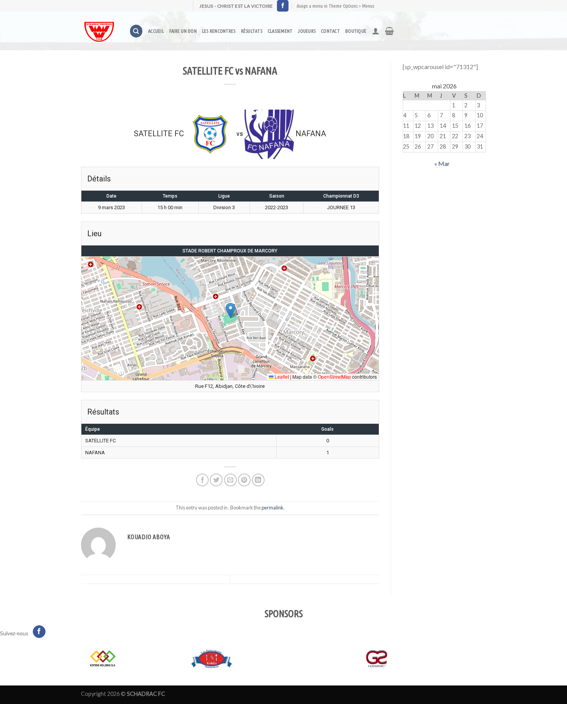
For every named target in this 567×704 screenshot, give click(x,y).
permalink (273, 507)
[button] (230, 310)
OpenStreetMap (334, 376)
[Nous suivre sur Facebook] (283, 6)
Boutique (355, 31)
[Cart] (389, 30)
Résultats (251, 31)
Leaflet (281, 376)
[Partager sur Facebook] (202, 480)
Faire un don (183, 31)
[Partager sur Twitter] (216, 480)
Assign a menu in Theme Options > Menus (335, 5)
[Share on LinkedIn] (258, 480)
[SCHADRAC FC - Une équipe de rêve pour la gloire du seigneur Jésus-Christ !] (99, 31)
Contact (330, 31)
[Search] (136, 31)
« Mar (442, 163)
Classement (280, 31)
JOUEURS (307, 31)
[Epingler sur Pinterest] (244, 480)
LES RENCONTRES (219, 31)
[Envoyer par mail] (230, 480)
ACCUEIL (156, 31)
